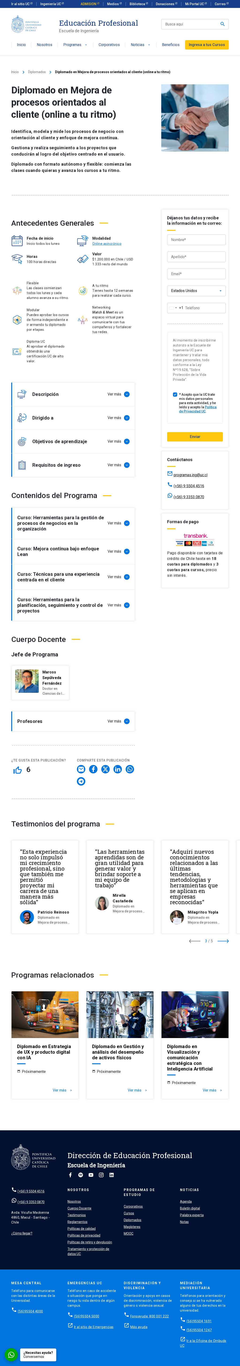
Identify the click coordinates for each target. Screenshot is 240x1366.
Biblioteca (138, 4)
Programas (75, 45)
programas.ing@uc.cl (190, 475)
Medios (113, 4)
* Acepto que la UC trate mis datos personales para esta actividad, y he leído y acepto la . (198, 403)
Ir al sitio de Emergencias (94, 1327)
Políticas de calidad (82, 1229)
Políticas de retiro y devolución (90, 1242)
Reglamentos (77, 1222)
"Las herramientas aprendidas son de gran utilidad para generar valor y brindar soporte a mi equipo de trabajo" (120, 868)
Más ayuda (139, 1327)
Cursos (129, 1213)
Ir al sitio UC (20, 4)
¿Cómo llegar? (21, 1233)
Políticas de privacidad (84, 1235)
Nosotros (44, 45)
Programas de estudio (139, 1192)
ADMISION (89, 4)
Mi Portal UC (195, 4)
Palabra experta (192, 1215)
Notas (184, 1222)
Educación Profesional (98, 23)
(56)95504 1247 (199, 1330)
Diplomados (37, 72)
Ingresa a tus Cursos (207, 45)
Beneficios (171, 45)
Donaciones (165, 4)
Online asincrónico (106, 243)
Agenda (186, 1201)
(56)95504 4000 (30, 1311)
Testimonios (77, 1215)
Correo (220, 4)
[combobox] (175, 308)
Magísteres (132, 1227)
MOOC (128, 1233)
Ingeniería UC (51, 4)
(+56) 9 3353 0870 (189, 497)
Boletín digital (190, 1208)
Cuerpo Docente (79, 1208)
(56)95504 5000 (86, 1316)
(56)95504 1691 (199, 1321)
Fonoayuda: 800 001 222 (149, 1316)
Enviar (195, 436)
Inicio (21, 45)
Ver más (63, 1090)
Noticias (141, 45)
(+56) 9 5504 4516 (189, 486)
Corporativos (109, 45)
